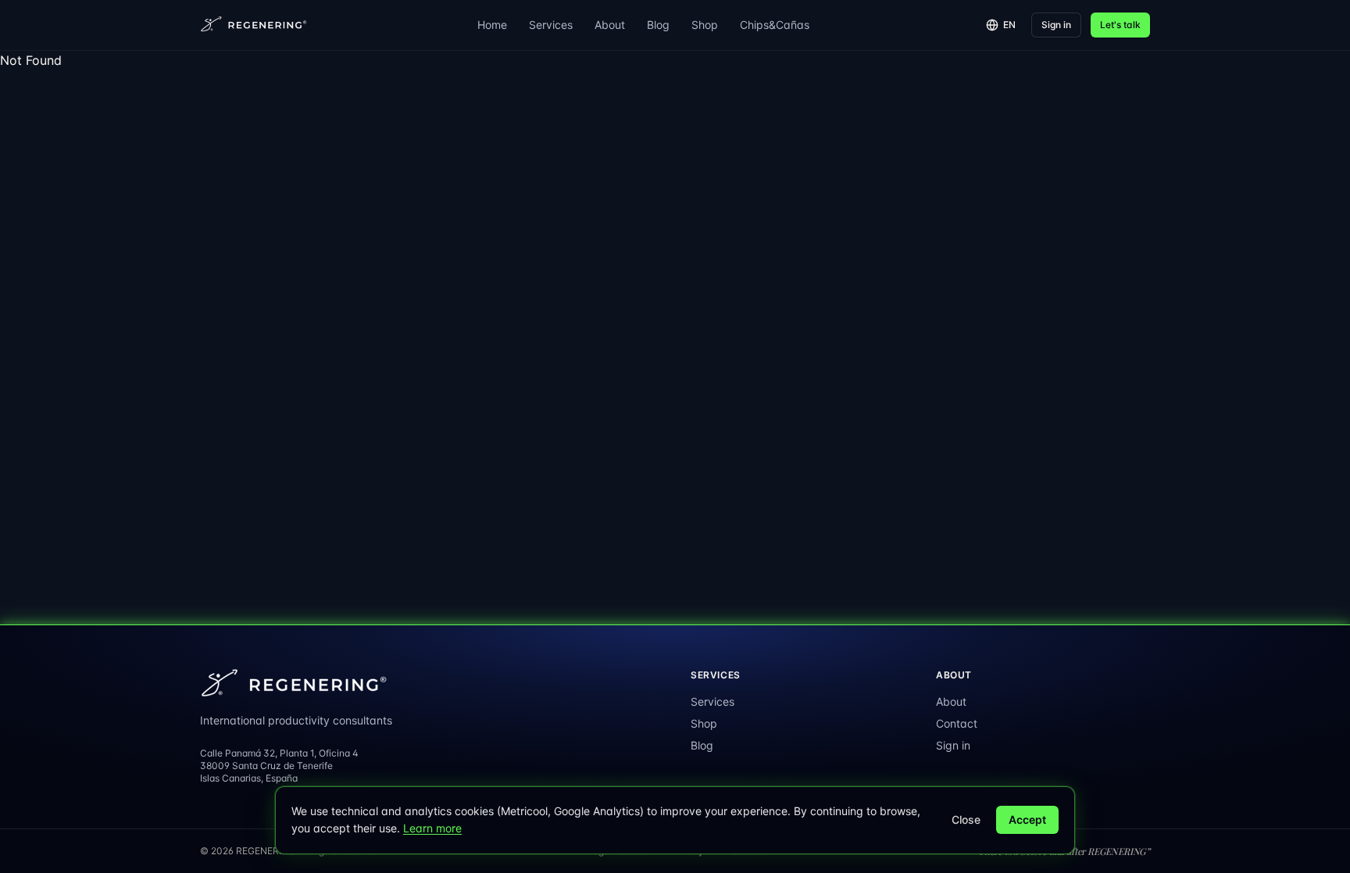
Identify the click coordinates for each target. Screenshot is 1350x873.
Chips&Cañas (774, 24)
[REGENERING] (254, 25)
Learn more (432, 828)
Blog (658, 24)
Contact (956, 723)
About (610, 24)
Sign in (1056, 24)
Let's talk (1120, 24)
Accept (1027, 819)
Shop (704, 24)
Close (966, 819)
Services (551, 24)
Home (492, 24)
